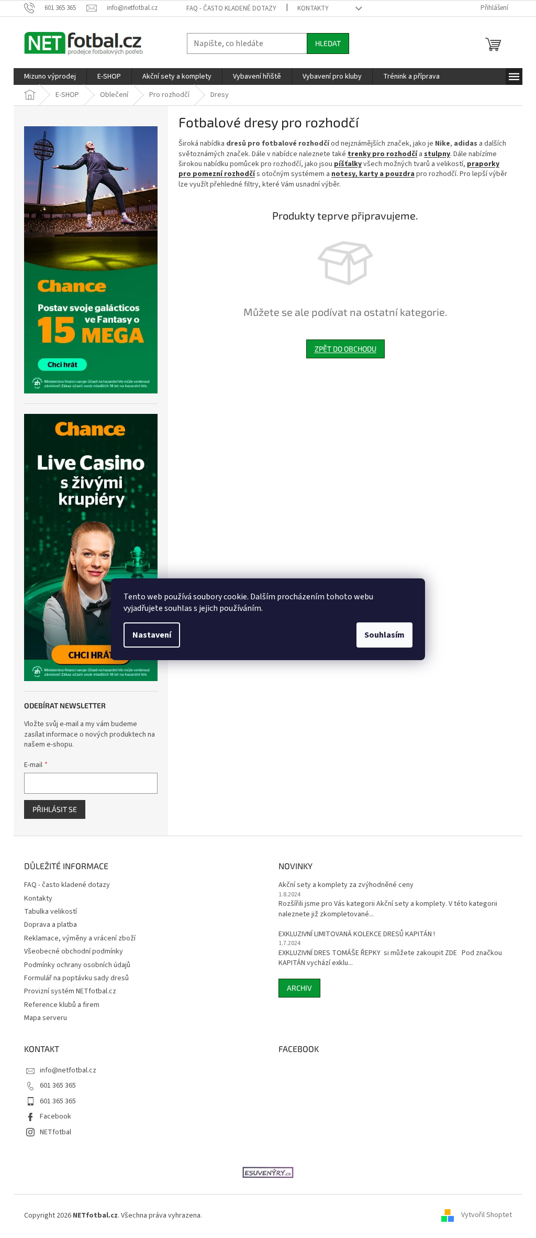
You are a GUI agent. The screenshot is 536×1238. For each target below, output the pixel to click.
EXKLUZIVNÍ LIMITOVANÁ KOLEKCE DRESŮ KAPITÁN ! (356, 934)
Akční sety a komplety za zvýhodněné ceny (346, 885)
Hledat (328, 43)
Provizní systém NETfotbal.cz (70, 991)
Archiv (299, 987)
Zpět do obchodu (345, 348)
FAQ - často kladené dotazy (231, 8)
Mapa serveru (45, 1018)
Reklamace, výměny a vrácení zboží (80, 938)
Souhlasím (384, 635)
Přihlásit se (54, 809)
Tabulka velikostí (50, 911)
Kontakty (313, 8)
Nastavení (151, 635)
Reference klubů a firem (61, 1005)
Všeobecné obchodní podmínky (73, 951)
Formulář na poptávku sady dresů (76, 978)
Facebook (55, 1116)
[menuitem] (50, 76)
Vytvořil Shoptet (486, 1215)
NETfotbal (55, 1132)
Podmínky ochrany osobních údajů (77, 965)
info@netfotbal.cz (68, 1070)
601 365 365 (58, 1085)
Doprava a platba (50, 924)
